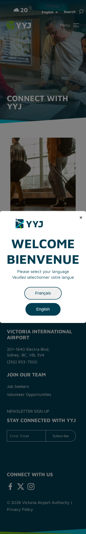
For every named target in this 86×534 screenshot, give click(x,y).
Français (43, 293)
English (43, 309)
